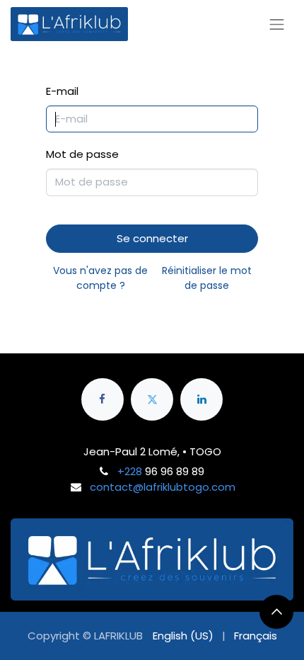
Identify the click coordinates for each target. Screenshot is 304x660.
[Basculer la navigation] (277, 24)
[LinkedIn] (201, 399)
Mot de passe (82, 154)
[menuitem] (183, 636)
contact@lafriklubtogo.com (162, 486)
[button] (276, 612)
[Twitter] (152, 399)
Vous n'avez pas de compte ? (100, 277)
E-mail (62, 91)
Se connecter (152, 238)
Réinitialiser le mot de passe (207, 277)
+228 (129, 471)
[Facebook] (102, 399)
